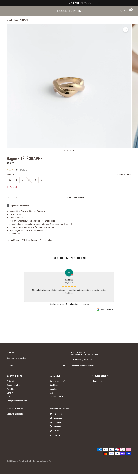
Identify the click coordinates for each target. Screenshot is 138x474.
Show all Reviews (106, 310)
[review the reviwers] (72, 275)
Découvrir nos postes (15, 414)
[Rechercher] (125, 11)
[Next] (73, 150)
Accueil (9, 20)
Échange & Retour (56, 397)
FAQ (51, 393)
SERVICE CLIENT (100, 376)
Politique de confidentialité (17, 400)
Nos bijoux (54, 385)
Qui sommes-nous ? (57, 381)
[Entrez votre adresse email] (64, 365)
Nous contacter (98, 381)
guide (53, 221)
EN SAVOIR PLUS (14, 376)
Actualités (11, 389)
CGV (8, 397)
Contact (10, 393)
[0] (129, 11)
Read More (69, 293)
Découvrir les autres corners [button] (82, 366)
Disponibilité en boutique (19, 206)
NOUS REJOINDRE (15, 409)
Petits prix (11, 381)
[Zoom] (125, 29)
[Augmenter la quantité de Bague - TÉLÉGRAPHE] (16, 197)
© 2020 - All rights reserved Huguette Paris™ (38, 461)
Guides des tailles (13, 385)
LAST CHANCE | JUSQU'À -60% (70, 3)
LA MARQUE (55, 376)
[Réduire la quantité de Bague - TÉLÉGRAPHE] (9, 197)
